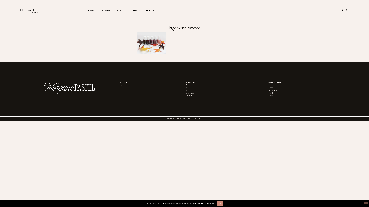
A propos (148, 10)
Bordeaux (90, 10)
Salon (270, 85)
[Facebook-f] (346, 10)
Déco (187, 87)
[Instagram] (350, 10)
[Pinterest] (342, 10)
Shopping (134, 10)
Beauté (187, 90)
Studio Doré (198, 119)
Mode (187, 85)
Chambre (271, 93)
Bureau (270, 96)
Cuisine (270, 87)
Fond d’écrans (105, 10)
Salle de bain (272, 90)
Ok (220, 203)
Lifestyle (119, 10)
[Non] (366, 203)
